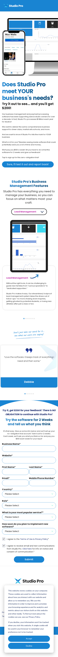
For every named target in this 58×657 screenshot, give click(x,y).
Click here (27, 548)
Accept (29, 638)
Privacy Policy (34, 617)
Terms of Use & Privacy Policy (34, 539)
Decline (29, 646)
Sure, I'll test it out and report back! (28, 164)
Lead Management (25, 211)
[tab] (24, 318)
